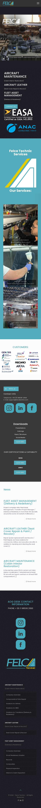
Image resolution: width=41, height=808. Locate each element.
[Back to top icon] (20, 790)
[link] (20, 225)
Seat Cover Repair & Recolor (16, 733)
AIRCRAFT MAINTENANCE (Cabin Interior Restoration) (19, 563)
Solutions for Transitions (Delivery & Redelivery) (18, 713)
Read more (32, 519)
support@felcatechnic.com (18, 400)
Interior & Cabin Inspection (15, 773)
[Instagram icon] (23, 800)
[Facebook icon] (18, 800)
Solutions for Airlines (13, 704)
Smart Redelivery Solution (15, 755)
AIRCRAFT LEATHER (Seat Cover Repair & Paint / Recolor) (19, 531)
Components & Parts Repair (16, 699)
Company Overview (13, 695)
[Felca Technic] (8, 3)
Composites (10, 764)
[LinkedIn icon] (20, 800)
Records (9, 760)
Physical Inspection (13, 768)
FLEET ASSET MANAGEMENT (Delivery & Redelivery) (20, 502)
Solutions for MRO (12, 708)
